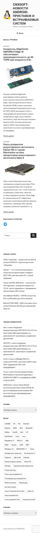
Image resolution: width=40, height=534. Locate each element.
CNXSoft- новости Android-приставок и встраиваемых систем (26, 14)
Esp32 (15, 432)
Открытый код (10, 470)
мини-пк (30, 491)
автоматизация (10, 487)
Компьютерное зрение (13, 461)
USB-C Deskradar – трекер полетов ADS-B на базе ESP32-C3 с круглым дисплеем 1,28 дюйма (19, 262)
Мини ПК (27, 461)
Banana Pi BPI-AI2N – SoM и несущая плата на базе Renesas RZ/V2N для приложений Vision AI (20, 306)
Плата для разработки (13, 474)
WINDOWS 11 (21, 449)
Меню (21, 33)
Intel (21, 432)
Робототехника (10, 482)
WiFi (27, 445)
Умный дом (23, 482)
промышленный (29, 499)
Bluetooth (29, 428)
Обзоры (8, 466)
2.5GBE (7, 423)
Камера (26, 457)
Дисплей (17, 457)
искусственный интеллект (15, 491)
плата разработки (11, 495)
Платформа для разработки (15, 478)
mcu (24, 436)
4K (14, 423)
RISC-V (20, 440)
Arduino (7, 428)
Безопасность (29, 453)
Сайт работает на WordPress (13, 528)
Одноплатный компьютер (23, 466)
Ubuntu (14, 445)
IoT (27, 432)
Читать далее (8, 136)
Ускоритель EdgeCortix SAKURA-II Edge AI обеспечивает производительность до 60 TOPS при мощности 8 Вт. (18, 54)
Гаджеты (8, 457)
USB (21, 445)
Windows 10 (9, 449)
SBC (27, 440)
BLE (21, 428)
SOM (6, 445)
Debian (7, 432)
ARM (15, 428)
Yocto (32, 449)
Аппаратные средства (13, 453)
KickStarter (9, 436)
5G (19, 423)
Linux (17, 436)
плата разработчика (12, 499)
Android (26, 423)
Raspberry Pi (9, 440)
